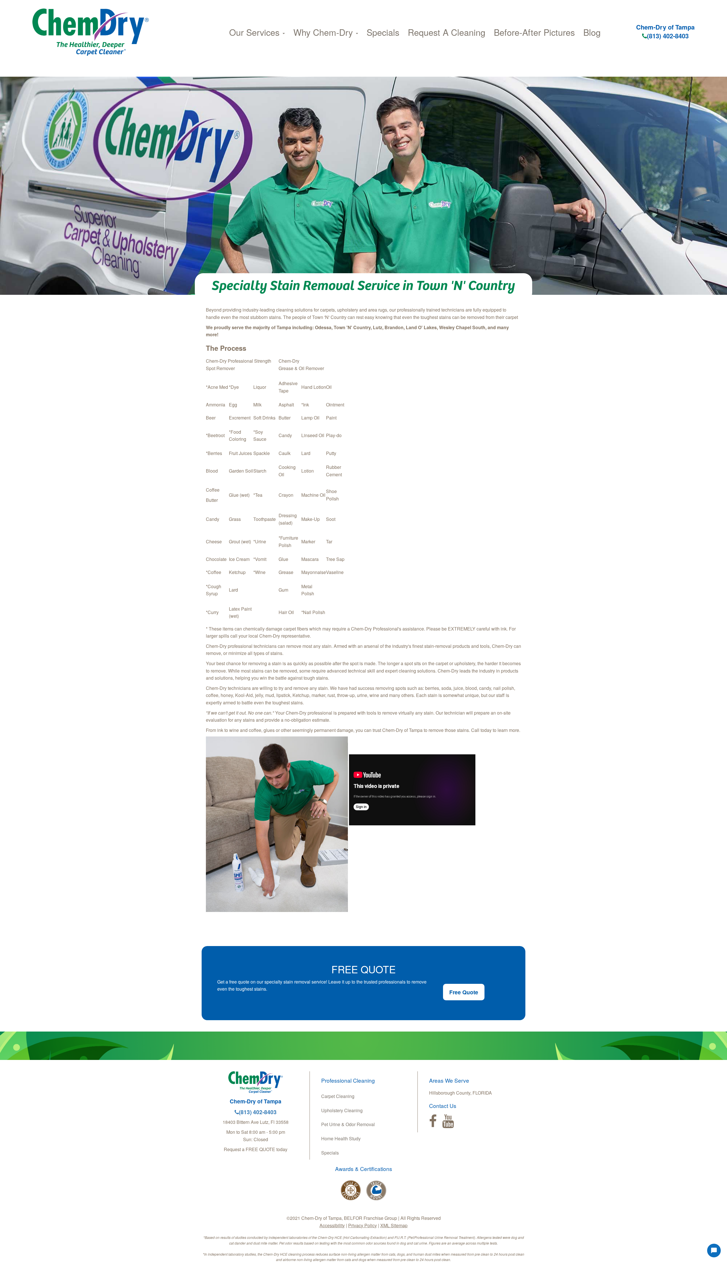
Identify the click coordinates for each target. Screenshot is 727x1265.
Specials (383, 32)
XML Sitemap (394, 1225)
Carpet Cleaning (337, 1096)
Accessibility (332, 1225)
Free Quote (463, 992)
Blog (592, 32)
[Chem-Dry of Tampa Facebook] (433, 1121)
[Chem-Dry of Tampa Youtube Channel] (448, 1121)
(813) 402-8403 (668, 35)
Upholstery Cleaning (342, 1110)
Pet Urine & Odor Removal (348, 1124)
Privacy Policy (362, 1225)
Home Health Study (341, 1138)
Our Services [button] (255, 32)
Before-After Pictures (534, 32)
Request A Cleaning (446, 32)
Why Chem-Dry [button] (324, 32)
